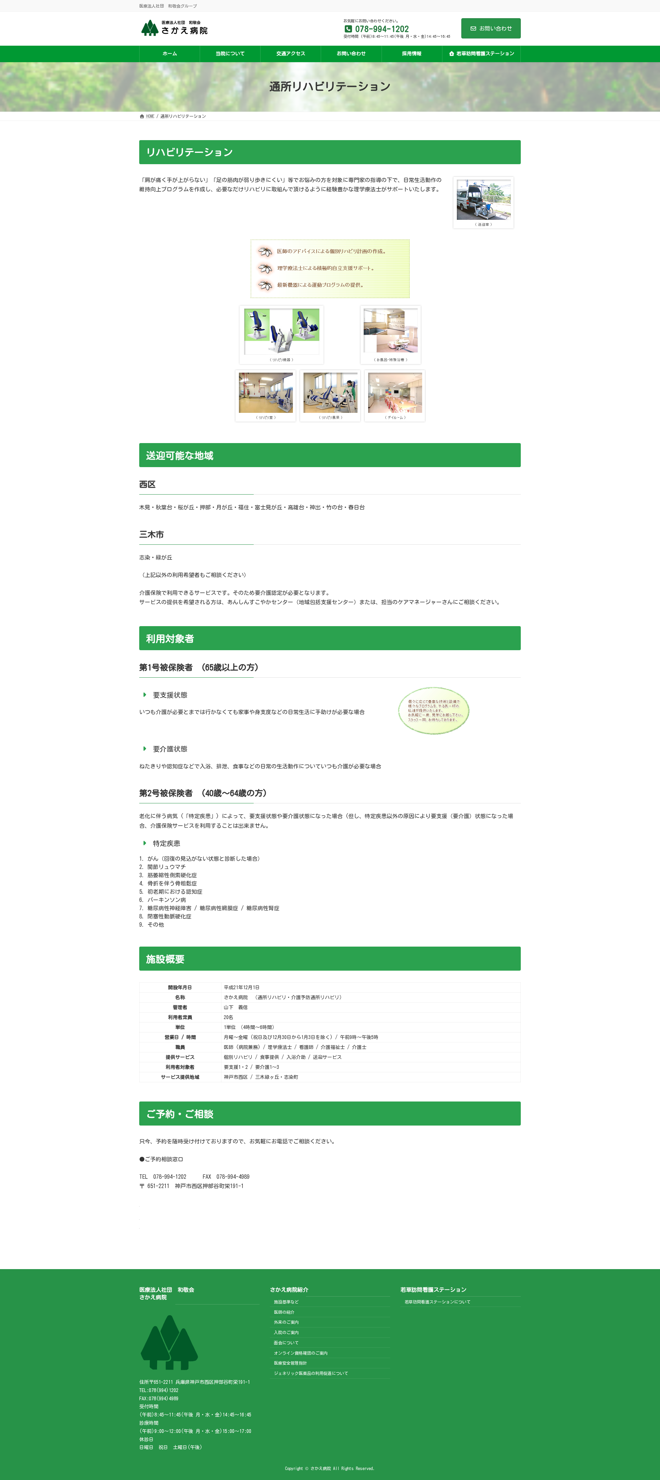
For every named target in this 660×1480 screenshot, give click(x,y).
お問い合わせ (495, 28)
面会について (286, 1343)
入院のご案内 (286, 1332)
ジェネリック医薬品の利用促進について (311, 1373)
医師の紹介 (284, 1312)
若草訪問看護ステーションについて (438, 1302)
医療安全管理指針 (290, 1363)
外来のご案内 (286, 1322)
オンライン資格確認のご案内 (301, 1353)
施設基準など (286, 1302)
